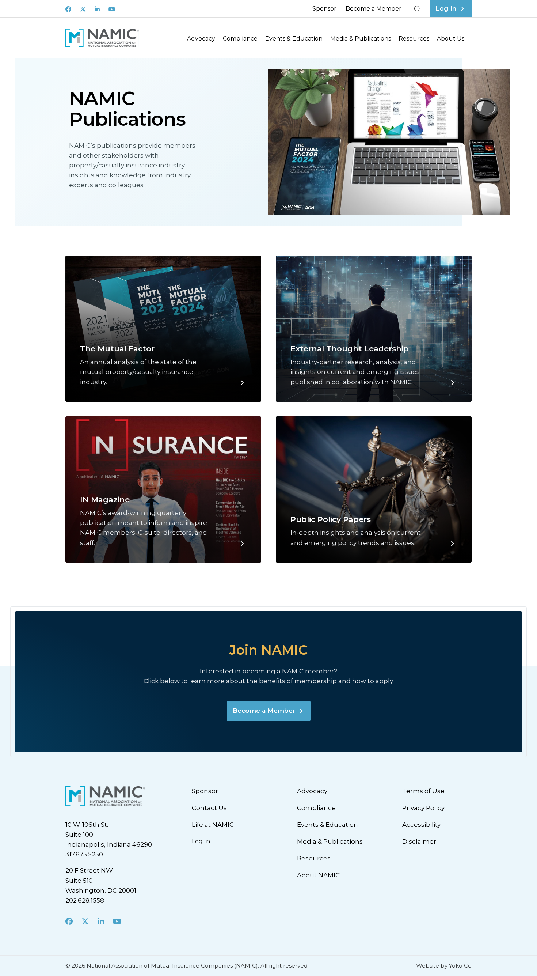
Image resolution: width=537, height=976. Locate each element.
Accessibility (421, 824)
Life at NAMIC (213, 824)
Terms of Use (423, 791)
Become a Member (373, 8)
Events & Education (294, 38)
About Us (450, 38)
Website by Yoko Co (444, 965)
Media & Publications (360, 38)
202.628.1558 (84, 900)
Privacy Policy (423, 808)
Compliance (240, 38)
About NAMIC (318, 875)
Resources (414, 38)
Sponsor (324, 8)
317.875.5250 (84, 854)
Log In (201, 841)
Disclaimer (419, 841)
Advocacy (201, 38)
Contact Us (209, 808)
